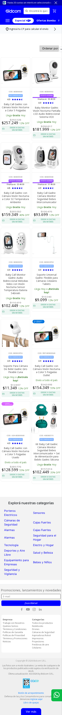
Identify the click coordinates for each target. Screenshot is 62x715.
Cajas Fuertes (42, 522)
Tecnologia (11, 545)
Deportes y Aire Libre (14, 552)
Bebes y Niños (42, 562)
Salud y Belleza (43, 552)
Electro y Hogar (43, 545)
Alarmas (9, 530)
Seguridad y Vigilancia (12, 572)
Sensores (39, 513)
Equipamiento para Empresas (16, 562)
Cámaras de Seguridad (12, 522)
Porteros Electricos (10, 513)
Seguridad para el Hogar (44, 537)
